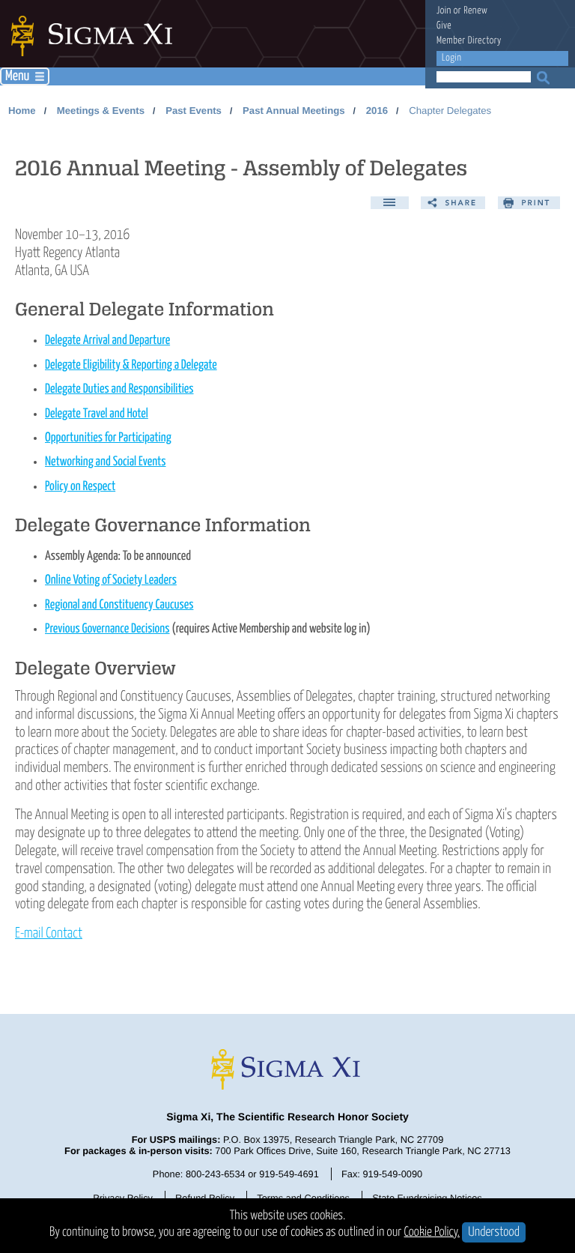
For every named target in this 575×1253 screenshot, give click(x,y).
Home (22, 110)
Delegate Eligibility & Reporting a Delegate (131, 365)
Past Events (193, 110)
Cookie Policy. (432, 1232)
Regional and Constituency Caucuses (119, 605)
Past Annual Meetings (294, 110)
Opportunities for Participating (108, 438)
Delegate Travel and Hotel (96, 414)
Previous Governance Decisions (107, 629)
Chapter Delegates (450, 110)
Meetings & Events (100, 110)
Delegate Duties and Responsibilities (119, 389)
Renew (475, 11)
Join (443, 11)
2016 (377, 110)
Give (443, 26)
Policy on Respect (80, 486)
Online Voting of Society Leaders (111, 580)
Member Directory (469, 41)
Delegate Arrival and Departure (107, 340)
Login (451, 58)
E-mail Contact (48, 933)
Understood (494, 1232)
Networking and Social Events (105, 462)
